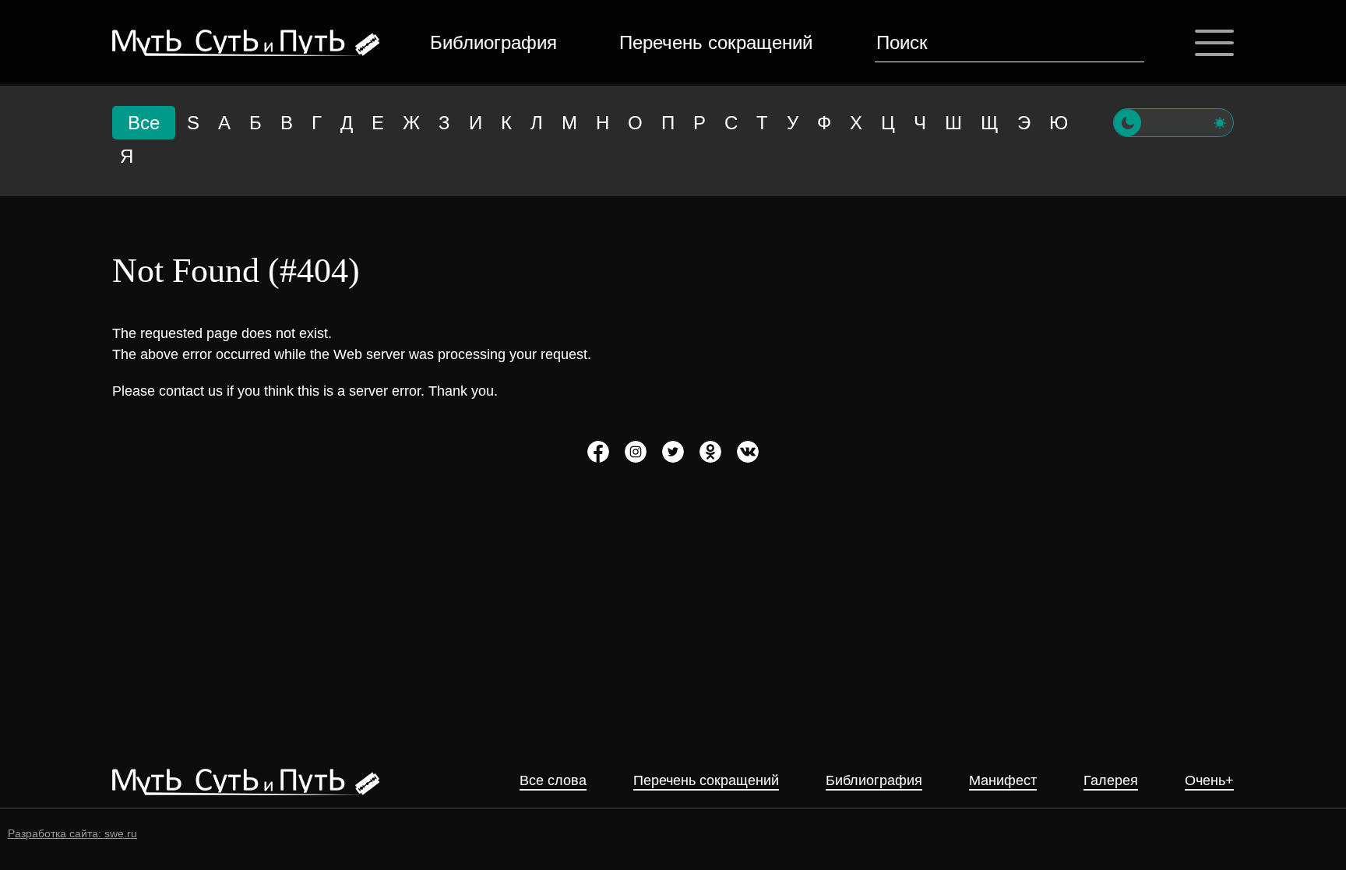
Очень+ (1209, 780)
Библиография (493, 42)
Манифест (1003, 780)
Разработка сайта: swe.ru (72, 833)
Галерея (1110, 780)
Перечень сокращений (715, 42)
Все (144, 122)
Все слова (553, 780)
